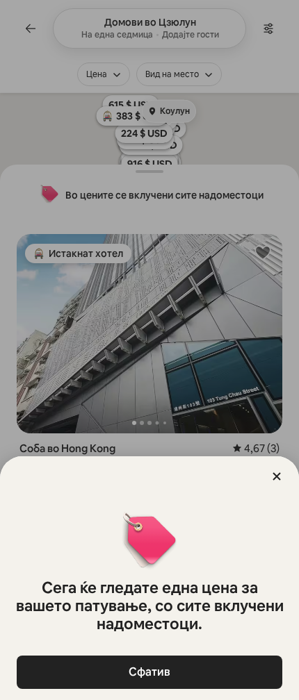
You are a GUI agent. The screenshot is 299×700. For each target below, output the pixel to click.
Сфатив (149, 672)
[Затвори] (276, 476)
